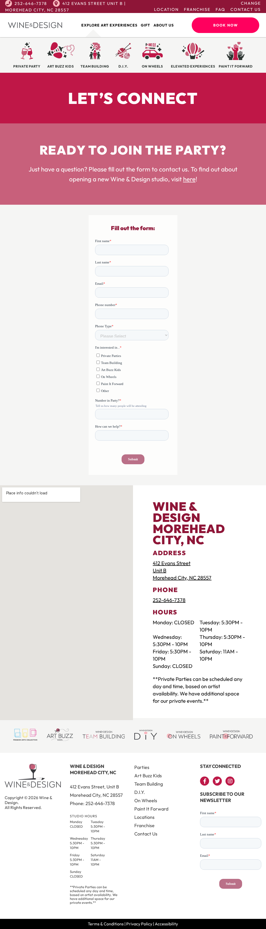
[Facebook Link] (204, 781)
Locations (144, 817)
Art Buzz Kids (148, 776)
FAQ (220, 9)
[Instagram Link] (230, 781)
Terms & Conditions (106, 923)
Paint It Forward (151, 809)
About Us (164, 25)
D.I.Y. (139, 792)
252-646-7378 (31, 3)
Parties (141, 767)
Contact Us (245, 9)
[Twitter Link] (217, 781)
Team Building (148, 784)
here (189, 179)
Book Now (225, 25)
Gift (145, 25)
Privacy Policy (139, 923)
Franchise (197, 9)
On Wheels (145, 801)
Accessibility (166, 923)
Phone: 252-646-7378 (92, 803)
